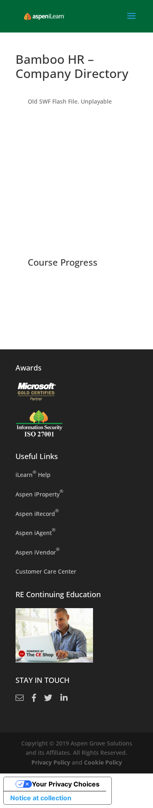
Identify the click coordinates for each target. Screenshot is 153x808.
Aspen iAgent (35, 532)
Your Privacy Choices (66, 784)
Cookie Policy (103, 762)
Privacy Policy (50, 762)
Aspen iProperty (39, 494)
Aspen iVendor (38, 552)
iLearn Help (33, 474)
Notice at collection (40, 798)
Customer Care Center (46, 571)
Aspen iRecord (37, 513)
